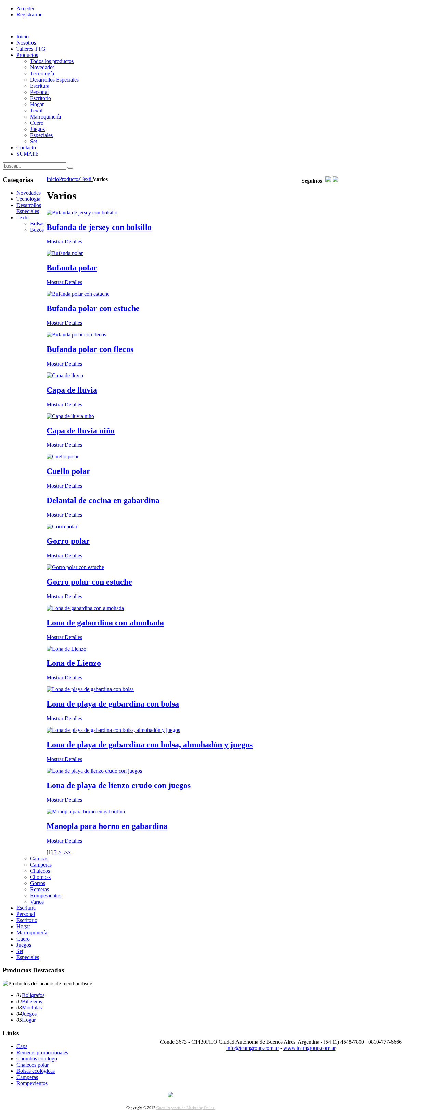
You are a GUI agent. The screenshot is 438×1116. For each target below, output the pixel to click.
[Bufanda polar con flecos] (76, 335)
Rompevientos (32, 1083)
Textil (86, 179)
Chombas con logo (36, 1059)
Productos (69, 179)
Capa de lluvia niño (81, 430)
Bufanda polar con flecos (90, 349)
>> (68, 852)
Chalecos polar (32, 1065)
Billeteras (32, 1001)
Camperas (27, 1077)
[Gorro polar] (62, 526)
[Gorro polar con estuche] (75, 567)
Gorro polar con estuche (89, 581)
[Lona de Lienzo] (66, 649)
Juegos (29, 1014)
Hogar (29, 1020)
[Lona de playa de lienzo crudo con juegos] (94, 771)
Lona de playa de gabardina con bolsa (113, 703)
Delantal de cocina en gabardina (103, 500)
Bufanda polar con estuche (93, 308)
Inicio (53, 179)
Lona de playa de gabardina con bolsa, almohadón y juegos (150, 744)
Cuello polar (68, 471)
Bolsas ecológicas (35, 1071)
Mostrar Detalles (64, 241)
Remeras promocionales (42, 1052)
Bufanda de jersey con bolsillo (99, 227)
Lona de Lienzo (74, 663)
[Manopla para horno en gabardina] (86, 811)
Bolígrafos (33, 995)
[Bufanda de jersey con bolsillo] (82, 213)
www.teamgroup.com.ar (309, 1048)
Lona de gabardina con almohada (105, 622)
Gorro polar (68, 541)
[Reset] (70, 168)
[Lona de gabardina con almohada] (85, 608)
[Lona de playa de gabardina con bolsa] (90, 689)
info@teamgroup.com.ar (252, 1048)
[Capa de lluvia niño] (70, 416)
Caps (21, 1046)
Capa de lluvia (72, 389)
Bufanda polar (72, 267)
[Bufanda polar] (65, 253)
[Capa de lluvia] (65, 375)
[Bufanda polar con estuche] (78, 294)
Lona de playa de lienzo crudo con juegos (119, 785)
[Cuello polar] (63, 456)
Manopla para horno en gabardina (107, 826)
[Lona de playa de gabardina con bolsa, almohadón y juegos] (113, 730)
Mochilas (32, 1007)
